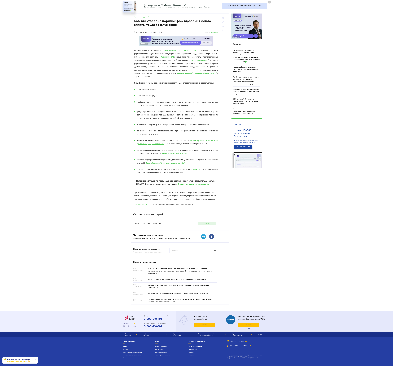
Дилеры (125, 349)
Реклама (125, 358)
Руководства (159, 349)
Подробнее (249, 328)
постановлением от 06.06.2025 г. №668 (181, 50)
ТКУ (200, 169)
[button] (131, 334)
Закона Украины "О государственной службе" (165, 163)
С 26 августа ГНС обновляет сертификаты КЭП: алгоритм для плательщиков (245, 101)
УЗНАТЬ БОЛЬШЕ (243, 147)
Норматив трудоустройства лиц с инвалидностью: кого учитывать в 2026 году (177, 293)
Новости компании (161, 346)
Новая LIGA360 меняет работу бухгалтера (242, 133)
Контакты (191, 355)
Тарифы (204, 325)
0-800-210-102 (153, 326)
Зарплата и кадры (140, 17)
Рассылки (191, 352)
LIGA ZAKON (214, 32)
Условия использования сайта (132, 355)
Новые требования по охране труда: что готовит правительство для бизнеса (176, 279)
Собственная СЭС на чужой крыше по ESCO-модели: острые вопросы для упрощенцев (246, 91)
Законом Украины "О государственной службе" (196, 73)
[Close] (269, 2)
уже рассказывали (198, 60)
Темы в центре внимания (162, 355)
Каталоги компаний (161, 352)
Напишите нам (192, 349)
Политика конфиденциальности (132, 352)
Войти (207, 223)
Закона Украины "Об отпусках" (174, 153)
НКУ (195, 169)
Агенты (125, 346)
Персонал (151, 17)
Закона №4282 (167, 57)
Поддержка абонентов (195, 346)
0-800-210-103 (153, 319)
